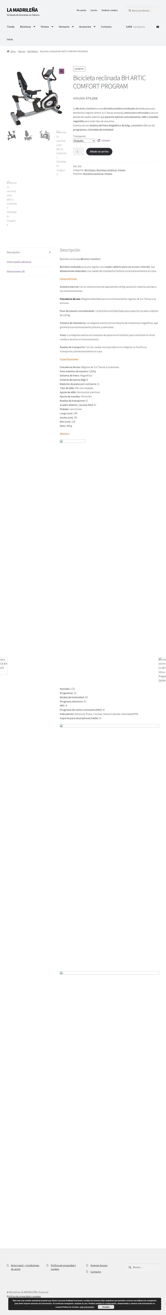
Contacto (106, 26)
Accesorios (85, 26)
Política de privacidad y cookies (24, 1296)
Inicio (10, 39)
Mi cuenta (81, 10)
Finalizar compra (110, 10)
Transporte (79, 136)
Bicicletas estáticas (107, 170)
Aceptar (106, 1306)
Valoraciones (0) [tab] (16, 271)
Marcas (21, 51)
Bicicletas (25, 26)
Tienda (10, 26)
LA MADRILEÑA (22, 10)
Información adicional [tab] (19, 261)
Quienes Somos (98, 1265)
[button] (61, 71)
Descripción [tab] (13, 252)
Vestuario (64, 26)
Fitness (45, 26)
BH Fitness (33, 51)
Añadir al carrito (99, 151)
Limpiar (105, 140)
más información (87, 1307)
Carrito (93, 10)
